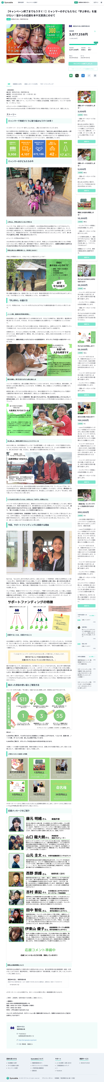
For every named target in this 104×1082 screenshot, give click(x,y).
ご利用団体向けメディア (63, 1065)
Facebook (59, 1070)
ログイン (96, 2)
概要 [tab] (9, 84)
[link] (89, 75)
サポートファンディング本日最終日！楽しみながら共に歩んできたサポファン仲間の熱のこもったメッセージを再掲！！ (84, 673)
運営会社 (34, 1070)
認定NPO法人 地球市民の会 (19, 19)
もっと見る (92, 615)
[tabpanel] (39, 553)
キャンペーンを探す (13, 1068)
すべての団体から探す (13, 1065)
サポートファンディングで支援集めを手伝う (83, 69)
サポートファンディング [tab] (46, 84)
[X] (77, 75)
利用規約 (57, 1078)
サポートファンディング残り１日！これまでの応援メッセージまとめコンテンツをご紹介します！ (84, 685)
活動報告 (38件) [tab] (17, 84)
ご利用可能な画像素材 (38, 1068)
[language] (101, 2)
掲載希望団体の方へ (37, 1063)
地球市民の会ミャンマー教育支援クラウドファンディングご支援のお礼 (84, 662)
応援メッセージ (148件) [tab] (31, 84)
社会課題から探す (12, 1063)
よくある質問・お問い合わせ (64, 1063)
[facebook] (83, 75)
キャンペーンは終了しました (83, 64)
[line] (71, 75)
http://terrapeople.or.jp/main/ (28, 1040)
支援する (86, 141)
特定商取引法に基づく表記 (68, 1078)
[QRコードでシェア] (95, 75)
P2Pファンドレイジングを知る (40, 1065)
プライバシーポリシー (47, 1078)
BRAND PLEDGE (85, 1063)
